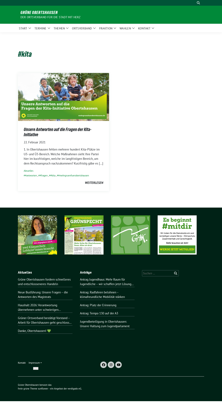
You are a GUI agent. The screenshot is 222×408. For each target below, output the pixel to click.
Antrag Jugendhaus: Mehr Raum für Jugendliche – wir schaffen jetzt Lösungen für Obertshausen (107, 281)
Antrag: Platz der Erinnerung (98, 305)
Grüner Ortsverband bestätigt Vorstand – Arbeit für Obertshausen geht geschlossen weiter (45, 320)
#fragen (44, 175)
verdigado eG (74, 388)
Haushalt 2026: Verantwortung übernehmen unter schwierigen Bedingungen (38, 307)
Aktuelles (28, 170)
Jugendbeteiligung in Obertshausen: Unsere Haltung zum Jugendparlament (105, 324)
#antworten (31, 175)
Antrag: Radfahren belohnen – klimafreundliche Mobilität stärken (102, 294)
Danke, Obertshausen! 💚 (34, 331)
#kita (52, 175)
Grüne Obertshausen (39, 12)
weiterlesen (94, 183)
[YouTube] (118, 365)
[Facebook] (103, 365)
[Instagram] (111, 365)
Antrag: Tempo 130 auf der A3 (99, 313)
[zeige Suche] (198, 3)
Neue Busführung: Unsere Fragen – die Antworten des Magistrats (43, 294)
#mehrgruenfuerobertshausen (73, 175)
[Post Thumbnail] (63, 97)
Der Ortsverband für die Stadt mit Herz (50, 17)
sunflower (43, 388)
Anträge (86, 272)
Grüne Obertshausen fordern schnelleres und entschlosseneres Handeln (44, 281)
